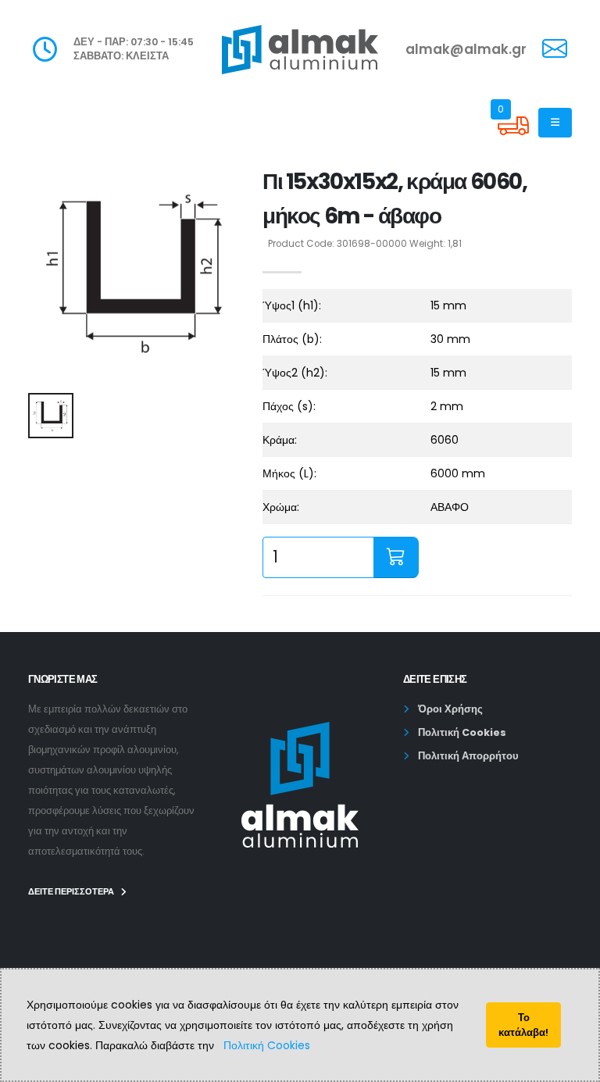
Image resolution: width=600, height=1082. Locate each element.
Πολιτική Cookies (266, 1045)
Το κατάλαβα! (523, 1025)
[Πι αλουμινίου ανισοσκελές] (136, 272)
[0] (513, 137)
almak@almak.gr (466, 49)
